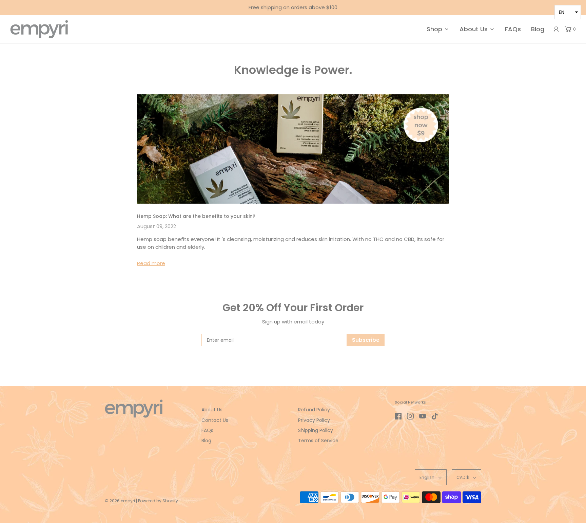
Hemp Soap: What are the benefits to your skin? (196, 216)
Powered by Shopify (158, 501)
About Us (211, 409)
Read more (151, 263)
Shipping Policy (315, 430)
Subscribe (365, 339)
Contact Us (214, 420)
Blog (537, 29)
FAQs (513, 29)
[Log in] (556, 29)
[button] (431, 477)
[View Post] (293, 149)
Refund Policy (314, 409)
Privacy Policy (314, 420)
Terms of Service (318, 440)
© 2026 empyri (120, 501)
